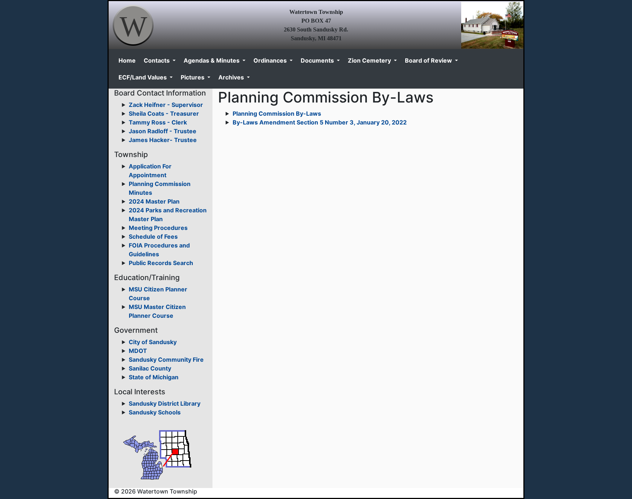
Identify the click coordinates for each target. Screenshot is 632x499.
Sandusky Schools (155, 412)
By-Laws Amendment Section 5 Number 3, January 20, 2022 (320, 122)
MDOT (138, 350)
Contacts (157, 60)
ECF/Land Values (143, 77)
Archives (231, 77)
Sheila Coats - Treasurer (164, 113)
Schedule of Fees (153, 236)
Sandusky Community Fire (166, 359)
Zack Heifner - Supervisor (166, 104)
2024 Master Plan (154, 201)
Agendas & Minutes (212, 60)
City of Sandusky (153, 342)
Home (127, 60)
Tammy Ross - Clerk (158, 122)
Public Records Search (161, 263)
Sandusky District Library (164, 403)
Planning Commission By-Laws (277, 113)
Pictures (193, 77)
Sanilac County (150, 368)
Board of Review (429, 60)
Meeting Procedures (158, 227)
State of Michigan (153, 377)
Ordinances (270, 60)
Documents (318, 60)
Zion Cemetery (370, 60)
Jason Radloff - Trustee (162, 131)
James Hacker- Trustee (163, 140)
